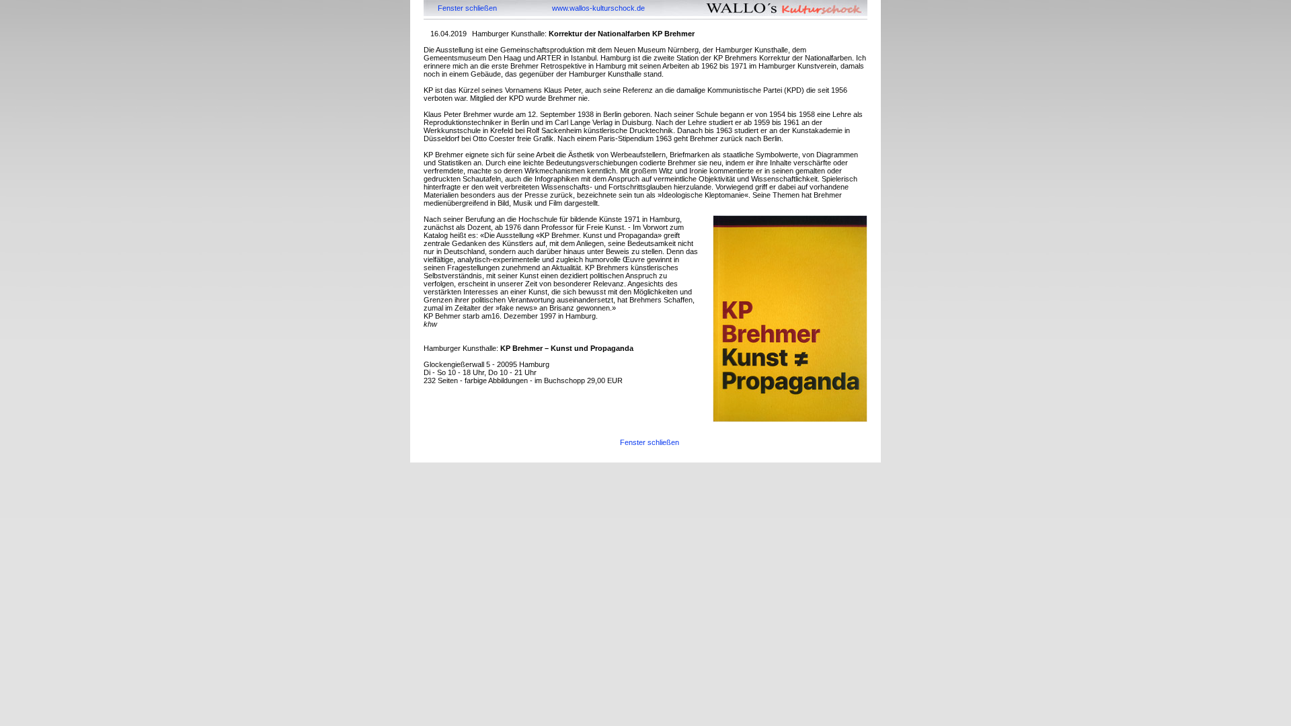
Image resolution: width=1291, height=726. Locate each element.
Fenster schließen (467, 8)
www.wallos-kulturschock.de (598, 8)
